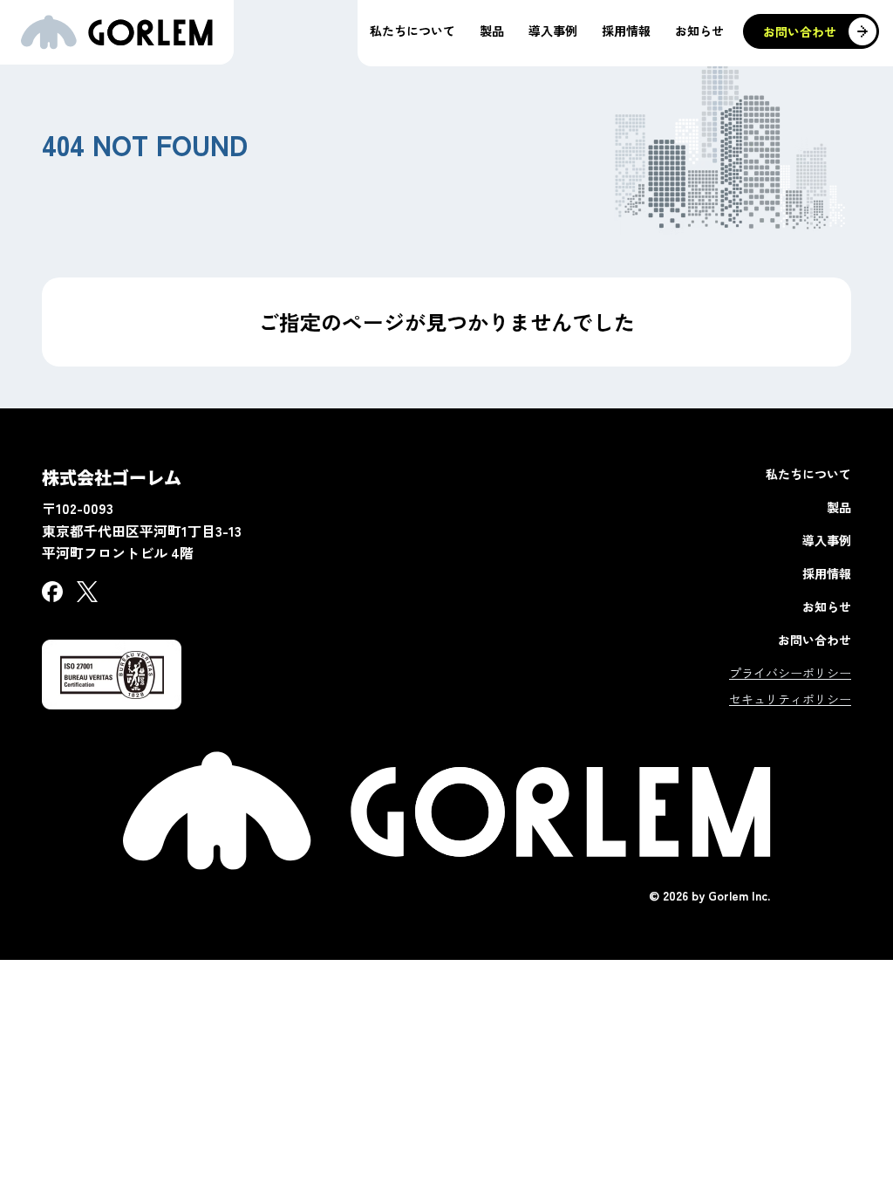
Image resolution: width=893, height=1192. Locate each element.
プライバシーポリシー (790, 673)
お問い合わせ (814, 639)
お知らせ (826, 606)
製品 (839, 507)
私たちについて (808, 474)
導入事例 (826, 540)
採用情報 (826, 573)
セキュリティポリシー (790, 699)
